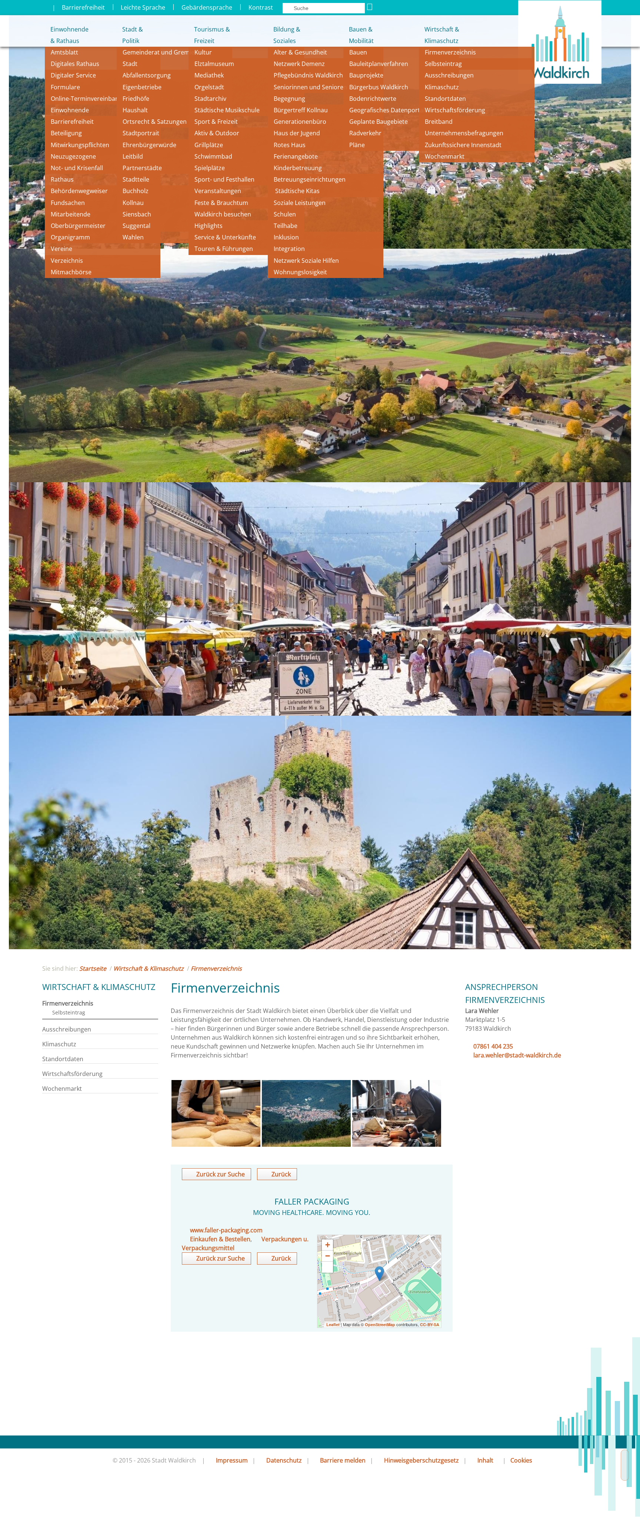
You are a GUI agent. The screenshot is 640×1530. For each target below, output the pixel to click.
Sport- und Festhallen (224, 179)
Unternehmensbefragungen (464, 133)
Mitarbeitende (70, 214)
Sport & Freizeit (216, 121)
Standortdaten (445, 99)
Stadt (130, 64)
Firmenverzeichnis (450, 52)
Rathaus (62, 179)
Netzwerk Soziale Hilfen (306, 260)
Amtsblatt (64, 52)
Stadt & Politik (132, 35)
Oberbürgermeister (78, 226)
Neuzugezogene (73, 156)
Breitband (439, 121)
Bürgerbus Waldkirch (378, 87)
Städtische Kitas (297, 191)
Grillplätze (208, 145)
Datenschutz (284, 1460)
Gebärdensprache (206, 7)
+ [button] (327, 1244)
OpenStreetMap (380, 1324)
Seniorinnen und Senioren (310, 87)
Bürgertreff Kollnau (301, 110)
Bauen (358, 52)
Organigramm (70, 237)
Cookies (521, 1460)
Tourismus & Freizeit (211, 35)
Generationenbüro (300, 121)
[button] (327, 1267)
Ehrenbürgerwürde (149, 145)
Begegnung (289, 99)
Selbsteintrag (443, 64)
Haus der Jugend (297, 133)
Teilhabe (285, 226)
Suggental (136, 226)
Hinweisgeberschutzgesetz (421, 1460)
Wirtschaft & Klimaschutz (441, 35)
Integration (289, 249)
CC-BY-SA (429, 1324)
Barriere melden (343, 1460)
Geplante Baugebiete (378, 121)
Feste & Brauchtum (221, 203)
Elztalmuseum (214, 64)
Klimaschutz (442, 87)
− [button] (327, 1256)
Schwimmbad (213, 156)
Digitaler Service (73, 75)
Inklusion (286, 237)
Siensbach (137, 214)
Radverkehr (365, 133)
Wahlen (133, 237)
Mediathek (209, 75)
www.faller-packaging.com (226, 1230)
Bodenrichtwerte (372, 99)
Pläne (357, 145)
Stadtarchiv (210, 99)
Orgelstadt (210, 87)
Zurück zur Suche (220, 1174)
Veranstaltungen (217, 191)
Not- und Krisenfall (77, 168)
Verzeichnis (67, 260)
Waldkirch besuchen (222, 214)
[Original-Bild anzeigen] (215, 1144)
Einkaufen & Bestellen (220, 1239)
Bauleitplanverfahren (378, 64)
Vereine (61, 249)
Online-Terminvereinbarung (90, 99)
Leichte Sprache (143, 7)
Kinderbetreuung (298, 168)
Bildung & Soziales (286, 35)
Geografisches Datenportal (387, 110)
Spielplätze (209, 168)
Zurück (281, 1174)
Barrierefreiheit (83, 7)
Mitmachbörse (71, 272)
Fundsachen (68, 203)
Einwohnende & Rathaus (64, 35)
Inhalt (485, 1460)
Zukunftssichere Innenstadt (463, 145)
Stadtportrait (141, 133)
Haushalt (135, 110)
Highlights (208, 226)
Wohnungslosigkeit (300, 272)
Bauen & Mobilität (361, 35)
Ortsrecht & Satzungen (155, 121)
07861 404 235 (493, 1046)
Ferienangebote (296, 156)
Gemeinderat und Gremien (160, 52)
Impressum (232, 1460)
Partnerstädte (142, 168)
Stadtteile (136, 179)
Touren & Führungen (223, 249)
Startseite (92, 968)
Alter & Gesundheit (300, 52)
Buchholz (136, 191)
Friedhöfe (136, 99)
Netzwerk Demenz (299, 64)
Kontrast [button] (261, 7)
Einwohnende (70, 110)
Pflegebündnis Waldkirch (308, 75)
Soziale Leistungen (300, 203)
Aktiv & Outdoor (216, 133)
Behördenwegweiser (79, 191)
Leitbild (133, 156)
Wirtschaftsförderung (455, 110)
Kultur (203, 52)
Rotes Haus (290, 145)
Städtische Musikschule (227, 110)
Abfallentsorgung (147, 75)
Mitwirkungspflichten (80, 145)
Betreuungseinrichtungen (310, 179)
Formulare (65, 87)
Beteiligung (66, 133)
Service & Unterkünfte (225, 237)
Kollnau (133, 203)
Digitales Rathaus (75, 64)
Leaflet (333, 1324)
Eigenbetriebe (142, 87)
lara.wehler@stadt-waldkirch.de (517, 1055)
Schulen (285, 214)
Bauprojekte (366, 75)
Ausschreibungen (449, 75)
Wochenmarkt (444, 156)
